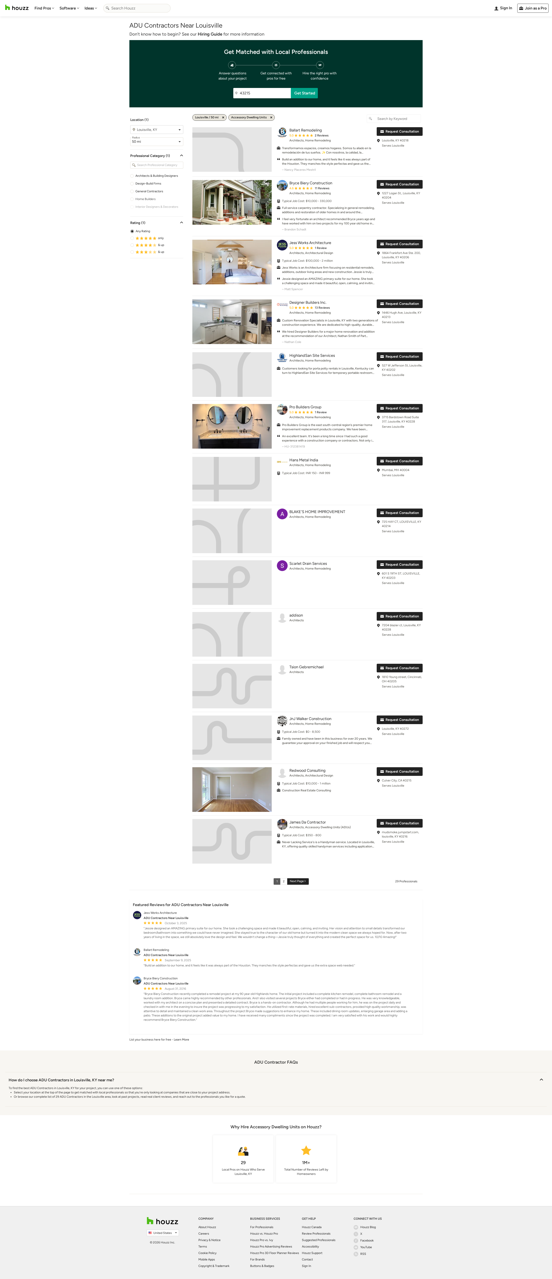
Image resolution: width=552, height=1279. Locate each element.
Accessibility (310, 1246)
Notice (216, 1240)
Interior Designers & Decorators (156, 207)
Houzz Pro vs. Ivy (261, 1240)
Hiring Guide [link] (210, 34)
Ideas (89, 8)
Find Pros (42, 8)
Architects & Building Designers (156, 176)
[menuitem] (44, 8)
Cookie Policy (207, 1253)
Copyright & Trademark (213, 1266)
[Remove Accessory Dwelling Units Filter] (271, 117)
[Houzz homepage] (16, 7)
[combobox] (137, 8)
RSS (363, 1254)
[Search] (107, 8)
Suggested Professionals (319, 1240)
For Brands (257, 1259)
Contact (307, 1259)
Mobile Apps (206, 1259)
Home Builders (145, 199)
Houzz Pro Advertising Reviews (271, 1246)
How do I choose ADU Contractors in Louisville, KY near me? (61, 1080)
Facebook (367, 1240)
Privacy (203, 1240)
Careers (203, 1233)
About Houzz (207, 1227)
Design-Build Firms (148, 183)
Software (68, 8)
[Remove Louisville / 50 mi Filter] (223, 117)
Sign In (306, 1266)
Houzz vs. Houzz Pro (264, 1233)
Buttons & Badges (262, 1266)
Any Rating (143, 231)
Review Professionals (316, 1233)
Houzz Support (312, 1253)
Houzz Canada (311, 1227)
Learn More (181, 1039)
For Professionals (261, 1227)
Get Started (304, 93)
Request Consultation (402, 131)
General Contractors (149, 191)
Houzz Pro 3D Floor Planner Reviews (274, 1253)
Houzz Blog (368, 1227)
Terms (202, 1246)
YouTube (366, 1247)
